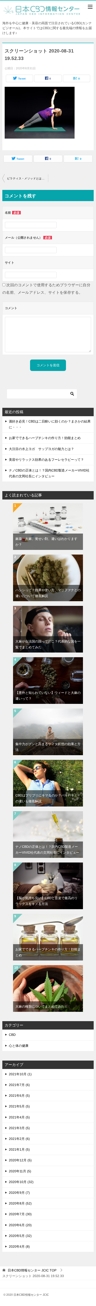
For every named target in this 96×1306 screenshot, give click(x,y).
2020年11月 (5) (20, 1171)
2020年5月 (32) (20, 1236)
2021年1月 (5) (19, 1149)
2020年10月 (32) (21, 1182)
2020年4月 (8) (19, 1246)
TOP (32, 1270)
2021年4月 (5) (19, 1117)
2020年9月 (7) (19, 1192)
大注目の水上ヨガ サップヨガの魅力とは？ (41, 449)
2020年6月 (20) (20, 1225)
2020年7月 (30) (20, 1214)
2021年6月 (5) (19, 1095)
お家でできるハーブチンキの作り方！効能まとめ (45, 438)
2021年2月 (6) (19, 1139)
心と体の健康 (18, 1046)
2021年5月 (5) (19, 1106)
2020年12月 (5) (20, 1160)
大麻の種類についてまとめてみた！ (41, 1006)
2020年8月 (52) (20, 1203)
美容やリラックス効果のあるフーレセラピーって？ (46, 459)
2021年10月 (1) (20, 1074)
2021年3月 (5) (19, 1128)
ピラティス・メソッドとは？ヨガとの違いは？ (27, 178)
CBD (12, 1035)
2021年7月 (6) (19, 1085)
